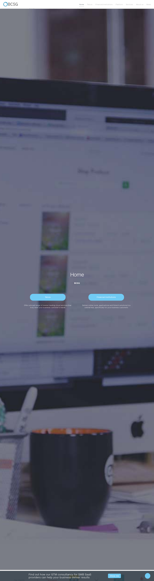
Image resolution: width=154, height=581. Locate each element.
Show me (114, 576)
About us (139, 4)
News (148, 4)
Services (129, 4)
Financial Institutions (104, 4)
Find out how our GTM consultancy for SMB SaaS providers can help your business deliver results (60, 576)
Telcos (89, 4)
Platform (119, 4)
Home (81, 4)
